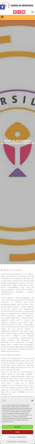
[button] (32, 400)
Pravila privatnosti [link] (12, 441)
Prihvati (17, 427)
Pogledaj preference (17, 437)
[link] (2, 7)
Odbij (17, 432)
